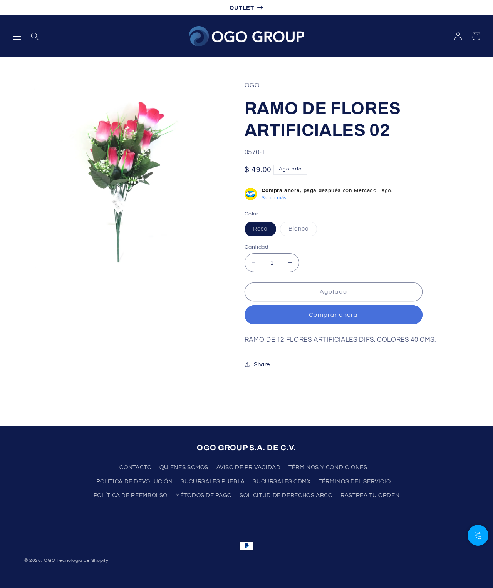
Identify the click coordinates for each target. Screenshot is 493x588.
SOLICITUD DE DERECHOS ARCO (286, 495)
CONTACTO (135, 468)
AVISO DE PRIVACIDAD (248, 468)
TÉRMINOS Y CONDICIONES (327, 468)
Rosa (264, 231)
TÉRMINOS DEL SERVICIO (355, 481)
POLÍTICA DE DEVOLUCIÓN (134, 481)
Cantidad (256, 247)
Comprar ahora (333, 315)
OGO (49, 560)
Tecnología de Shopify (82, 560)
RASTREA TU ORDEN (369, 495)
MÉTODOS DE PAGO (203, 495)
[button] (17, 36)
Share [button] (262, 365)
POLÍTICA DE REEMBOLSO (131, 495)
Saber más (274, 197)
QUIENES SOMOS (183, 468)
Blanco (302, 231)
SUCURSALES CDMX (281, 481)
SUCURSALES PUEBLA (213, 481)
